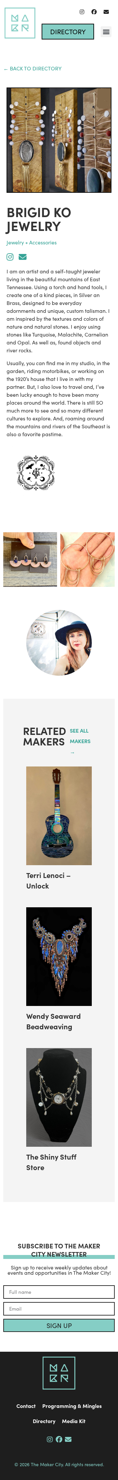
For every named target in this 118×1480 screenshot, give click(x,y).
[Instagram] (82, 12)
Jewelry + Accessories (32, 242)
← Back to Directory (32, 68)
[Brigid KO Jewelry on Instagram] (10, 257)
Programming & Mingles (72, 1405)
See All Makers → (80, 741)
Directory (44, 1420)
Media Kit (74, 1420)
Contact (26, 1405)
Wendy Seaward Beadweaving (53, 1021)
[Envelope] (106, 12)
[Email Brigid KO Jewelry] (23, 257)
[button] (106, 31)
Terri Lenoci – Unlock (48, 880)
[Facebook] (94, 12)
